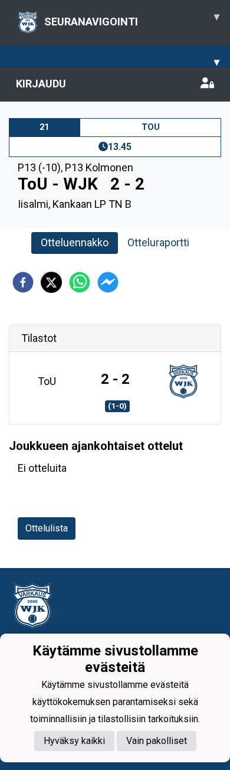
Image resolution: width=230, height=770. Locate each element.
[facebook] (23, 282)
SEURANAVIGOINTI (131, 19)
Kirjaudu (41, 83)
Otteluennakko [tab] (75, 242)
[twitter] (51, 282)
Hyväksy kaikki (74, 740)
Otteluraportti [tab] (158, 242)
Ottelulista (46, 528)
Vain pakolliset (156, 740)
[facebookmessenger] (108, 282)
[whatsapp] (79, 282)
